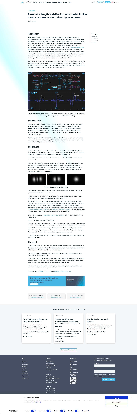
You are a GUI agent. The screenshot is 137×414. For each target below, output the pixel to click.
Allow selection (116, 402)
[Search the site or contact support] (92, 2)
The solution (94, 40)
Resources (24, 366)
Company (24, 371)
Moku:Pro (74, 48)
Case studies (32, 10)
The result (93, 42)
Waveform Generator (42, 210)
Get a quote (100, 2)
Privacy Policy (25, 376)
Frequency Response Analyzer (61, 210)
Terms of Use (25, 378)
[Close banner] (131, 397)
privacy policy (37, 402)
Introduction (94, 36)
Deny (116, 406)
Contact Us (25, 373)
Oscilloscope (32, 210)
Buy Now (108, 2)
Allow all (116, 398)
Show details (85, 411)
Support (24, 369)
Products (24, 362)
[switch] (48, 411)
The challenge (94, 38)
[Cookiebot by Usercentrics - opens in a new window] (13, 411)
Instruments (25, 364)
